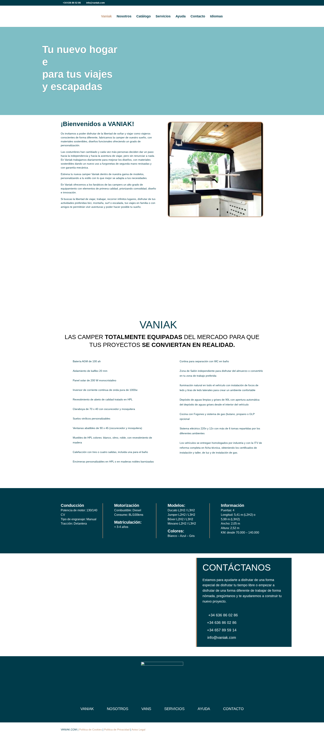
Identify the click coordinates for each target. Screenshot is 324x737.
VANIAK (87, 709)
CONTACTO (233, 709)
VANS (146, 709)
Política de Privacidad (117, 729)
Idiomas (216, 16)
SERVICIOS (174, 709)
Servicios (163, 16)
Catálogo (143, 16)
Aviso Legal (138, 729)
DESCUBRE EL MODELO (76, 282)
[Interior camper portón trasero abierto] (215, 215)
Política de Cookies (90, 729)
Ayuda (181, 16)
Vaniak (106, 16)
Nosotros (124, 16)
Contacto (197, 16)
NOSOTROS (117, 709)
